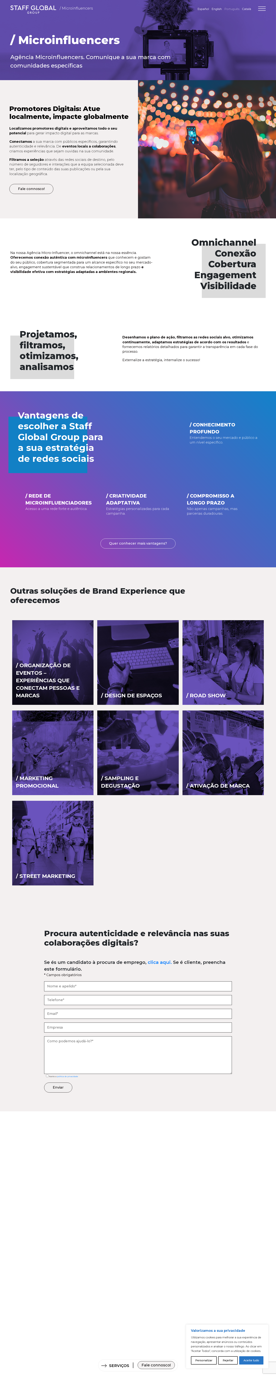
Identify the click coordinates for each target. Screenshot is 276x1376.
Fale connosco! (156, 1365)
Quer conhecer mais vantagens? (138, 543)
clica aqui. (160, 962)
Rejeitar (228, 1360)
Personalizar (203, 1360)
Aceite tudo (251, 1360)
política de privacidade (67, 1076)
